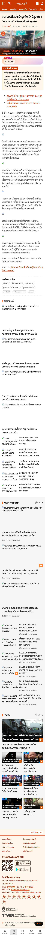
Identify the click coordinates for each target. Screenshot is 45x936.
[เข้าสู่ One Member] (42, 3)
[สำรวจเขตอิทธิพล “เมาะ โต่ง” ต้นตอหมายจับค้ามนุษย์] (33, 780)
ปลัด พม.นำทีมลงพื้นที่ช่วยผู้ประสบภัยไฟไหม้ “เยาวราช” (22, 269)
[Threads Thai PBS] (19, 897)
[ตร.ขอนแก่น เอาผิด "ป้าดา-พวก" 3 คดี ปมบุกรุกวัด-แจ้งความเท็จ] (10, 670)
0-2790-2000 (10, 887)
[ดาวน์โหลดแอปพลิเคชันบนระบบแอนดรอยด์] (23, 869)
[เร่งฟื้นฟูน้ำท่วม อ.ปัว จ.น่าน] (33, 803)
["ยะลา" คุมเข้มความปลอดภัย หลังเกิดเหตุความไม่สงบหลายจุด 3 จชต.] (22, 381)
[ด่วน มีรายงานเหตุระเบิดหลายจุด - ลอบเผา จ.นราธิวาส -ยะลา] (10, 476)
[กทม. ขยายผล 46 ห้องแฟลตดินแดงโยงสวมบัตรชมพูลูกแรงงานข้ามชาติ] (22, 730)
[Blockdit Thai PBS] (39, 897)
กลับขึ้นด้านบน (35, 832)
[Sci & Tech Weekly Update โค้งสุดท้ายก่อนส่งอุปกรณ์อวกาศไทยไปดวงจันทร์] (12, 803)
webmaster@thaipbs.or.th (20, 889)
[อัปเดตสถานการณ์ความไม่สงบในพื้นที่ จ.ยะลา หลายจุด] (10, 441)
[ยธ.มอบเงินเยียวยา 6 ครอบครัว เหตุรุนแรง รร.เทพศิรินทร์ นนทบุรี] (10, 628)
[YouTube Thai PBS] (29, 897)
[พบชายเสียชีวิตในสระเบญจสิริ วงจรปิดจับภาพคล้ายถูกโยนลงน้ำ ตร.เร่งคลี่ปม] (22, 593)
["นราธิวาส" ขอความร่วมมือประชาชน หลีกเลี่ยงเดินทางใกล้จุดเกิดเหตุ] (10, 465)
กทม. (30, 292)
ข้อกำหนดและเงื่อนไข (29, 839)
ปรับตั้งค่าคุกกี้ (27, 851)
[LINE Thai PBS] (24, 897)
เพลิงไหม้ (6, 292)
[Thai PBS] (22, 3)
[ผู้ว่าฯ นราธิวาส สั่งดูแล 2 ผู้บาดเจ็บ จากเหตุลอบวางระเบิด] (22, 414)
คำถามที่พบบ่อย (7, 843)
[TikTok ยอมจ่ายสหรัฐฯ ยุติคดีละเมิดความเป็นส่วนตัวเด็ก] (12, 757)
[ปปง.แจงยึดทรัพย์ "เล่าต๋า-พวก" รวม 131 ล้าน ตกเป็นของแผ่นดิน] (10, 699)
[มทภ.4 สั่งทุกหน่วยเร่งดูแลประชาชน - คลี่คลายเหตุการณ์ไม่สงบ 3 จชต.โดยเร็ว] (22, 316)
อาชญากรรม (6, 26)
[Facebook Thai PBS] (4, 897)
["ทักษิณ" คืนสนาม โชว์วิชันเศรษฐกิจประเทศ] (33, 757)
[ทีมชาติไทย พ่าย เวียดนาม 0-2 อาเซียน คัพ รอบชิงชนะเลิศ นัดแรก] (10, 488)
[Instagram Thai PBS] (14, 897)
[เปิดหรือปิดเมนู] (37, 3)
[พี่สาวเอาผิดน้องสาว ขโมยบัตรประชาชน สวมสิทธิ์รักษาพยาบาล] (10, 642)
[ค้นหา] (8, 3)
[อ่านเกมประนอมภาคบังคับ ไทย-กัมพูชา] (12, 780)
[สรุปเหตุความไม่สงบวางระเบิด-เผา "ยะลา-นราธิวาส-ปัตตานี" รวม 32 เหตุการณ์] (22, 349)
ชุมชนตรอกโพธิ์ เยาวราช (10, 287)
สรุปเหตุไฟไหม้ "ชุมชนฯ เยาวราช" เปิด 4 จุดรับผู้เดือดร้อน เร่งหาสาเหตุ (24, 97)
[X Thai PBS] (9, 897)
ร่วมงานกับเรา (6, 851)
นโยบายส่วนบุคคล (8, 847)
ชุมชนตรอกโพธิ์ (27, 287)
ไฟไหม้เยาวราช (16, 283)
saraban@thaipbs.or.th (32, 892)
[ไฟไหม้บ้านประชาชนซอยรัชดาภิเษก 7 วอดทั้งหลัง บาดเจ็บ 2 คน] (10, 684)
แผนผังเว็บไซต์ (6, 839)
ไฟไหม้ (5, 283)
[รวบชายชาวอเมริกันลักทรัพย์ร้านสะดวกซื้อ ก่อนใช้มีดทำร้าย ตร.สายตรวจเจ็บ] (22, 518)
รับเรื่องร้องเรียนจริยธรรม (31, 847)
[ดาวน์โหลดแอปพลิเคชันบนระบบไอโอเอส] (23, 863)
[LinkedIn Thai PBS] (4, 902)
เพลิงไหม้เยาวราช (19, 292)
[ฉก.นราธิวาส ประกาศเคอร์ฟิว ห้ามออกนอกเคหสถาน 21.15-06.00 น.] (10, 453)
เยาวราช (28, 283)
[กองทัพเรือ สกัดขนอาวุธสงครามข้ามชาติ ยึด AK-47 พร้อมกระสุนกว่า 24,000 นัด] (22, 555)
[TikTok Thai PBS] (34, 897)
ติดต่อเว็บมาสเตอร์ (29, 843)
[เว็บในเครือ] (3, 3)
